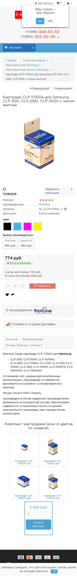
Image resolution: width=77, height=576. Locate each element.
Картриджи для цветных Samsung (27, 70)
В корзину (42, 286)
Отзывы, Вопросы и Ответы (24, 345)
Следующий (62, 89)
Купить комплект (38, 524)
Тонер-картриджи (34, 61)
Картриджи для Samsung (22, 65)
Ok (54, 571)
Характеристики (33, 339)
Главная (11, 61)
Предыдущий (40, 89)
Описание (12, 339)
